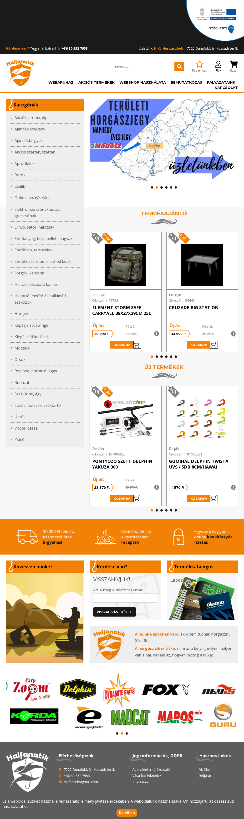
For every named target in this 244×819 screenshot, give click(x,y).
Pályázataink (221, 82)
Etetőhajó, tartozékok (34, 250)
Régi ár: (131, 326)
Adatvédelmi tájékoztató (151, 769)
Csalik (20, 186)
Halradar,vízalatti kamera (37, 284)
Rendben (127, 812)
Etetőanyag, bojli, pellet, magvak (43, 238)
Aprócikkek (25, 163)
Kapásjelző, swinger (32, 325)
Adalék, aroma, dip (31, 117)
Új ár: (98, 325)
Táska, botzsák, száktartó (38, 405)
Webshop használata (142, 82)
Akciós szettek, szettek (35, 152)
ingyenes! (52, 542)
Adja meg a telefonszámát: (118, 590)
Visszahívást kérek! (114, 612)
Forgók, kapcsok (29, 273)
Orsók (20, 359)
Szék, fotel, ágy (28, 394)
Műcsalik (22, 348)
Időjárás (205, 775)
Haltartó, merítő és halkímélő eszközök (41, 299)
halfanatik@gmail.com (81, 782)
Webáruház (61, 82)
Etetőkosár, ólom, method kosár (43, 261)
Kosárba (122, 345)
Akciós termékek (96, 82)
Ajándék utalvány (30, 129)
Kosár (234, 70)
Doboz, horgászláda (33, 197)
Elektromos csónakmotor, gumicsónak (38, 212)
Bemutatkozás (186, 82)
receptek (129, 542)
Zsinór (20, 439)
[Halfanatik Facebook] (45, 618)
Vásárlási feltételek (146, 775)
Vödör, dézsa (26, 428)
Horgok (21, 313)
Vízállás (204, 769)
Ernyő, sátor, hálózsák (34, 227)
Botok (20, 174)
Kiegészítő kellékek (32, 336)
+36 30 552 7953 (74, 48)
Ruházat (22, 382)
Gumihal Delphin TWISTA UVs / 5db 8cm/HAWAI (198, 464)
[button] (152, 187)
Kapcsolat (226, 87)
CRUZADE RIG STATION (194, 307)
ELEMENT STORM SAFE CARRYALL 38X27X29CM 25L (121, 310)
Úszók (20, 416)
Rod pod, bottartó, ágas (36, 371)
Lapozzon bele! (185, 580)
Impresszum (142, 781)
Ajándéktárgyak (29, 140)
